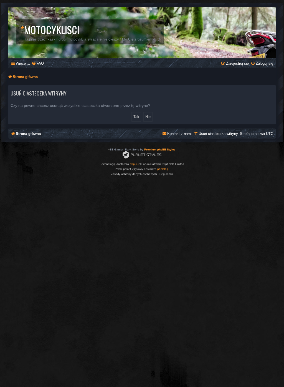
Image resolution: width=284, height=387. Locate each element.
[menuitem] (38, 63)
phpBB (134, 163)
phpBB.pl (163, 168)
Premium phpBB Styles (160, 149)
